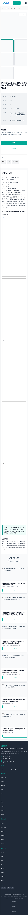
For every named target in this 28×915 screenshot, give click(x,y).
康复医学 (2, 843)
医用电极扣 (13, 8)
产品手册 (2, 868)
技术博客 (2, 864)
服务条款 (14, 906)
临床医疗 (2, 831)
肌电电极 (2, 802)
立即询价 (14, 143)
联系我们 (2, 856)
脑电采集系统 (3, 777)
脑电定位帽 (3, 785)
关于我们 (2, 852)
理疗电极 (10, 182)
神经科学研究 (3, 827)
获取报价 (17, 3)
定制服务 (2, 860)
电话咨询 (14, 148)
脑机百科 (2, 880)
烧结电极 (2, 789)
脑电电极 (2, 793)
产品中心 (7, 8)
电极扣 (3, 161)
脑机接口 (2, 823)
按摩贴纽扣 (15, 161)
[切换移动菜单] (25, 3)
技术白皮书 (3, 876)
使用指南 (2, 872)
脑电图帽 (2, 781)
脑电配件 (2, 814)
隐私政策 (14, 901)
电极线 (2, 806)
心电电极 (2, 798)
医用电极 (12, 211)
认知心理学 (3, 835)
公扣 (9, 161)
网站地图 (14, 911)
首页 (2, 8)
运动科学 (2, 839)
